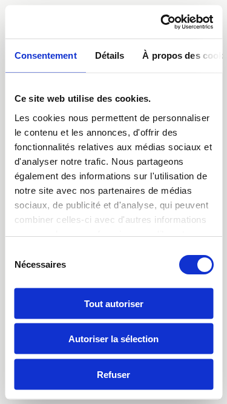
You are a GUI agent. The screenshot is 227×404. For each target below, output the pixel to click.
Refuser (113, 374)
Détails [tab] (109, 55)
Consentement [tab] (45, 55)
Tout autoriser (113, 303)
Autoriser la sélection (113, 339)
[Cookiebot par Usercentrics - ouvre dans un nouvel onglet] (161, 22)
